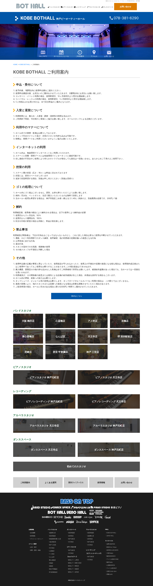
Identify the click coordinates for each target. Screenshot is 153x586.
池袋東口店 (90, 536)
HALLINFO (43, 56)
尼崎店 (28, 352)
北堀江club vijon (111, 571)
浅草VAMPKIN (111, 544)
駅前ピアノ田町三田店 (74, 563)
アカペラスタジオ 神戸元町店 (109, 425)
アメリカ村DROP (112, 568)
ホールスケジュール (61, 56)
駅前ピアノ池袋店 (73, 569)
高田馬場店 (52, 536)
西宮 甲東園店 (60, 352)
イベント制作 (33, 544)
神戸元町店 (71, 539)
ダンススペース (71, 529)
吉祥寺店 (71, 536)
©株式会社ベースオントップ (76, 580)
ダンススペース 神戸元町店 (108, 449)
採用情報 (101, 482)
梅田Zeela (109, 562)
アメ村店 (92, 320)
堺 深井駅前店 (124, 336)
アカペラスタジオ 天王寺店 (44, 425)
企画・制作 (33, 547)
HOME (15, 64)
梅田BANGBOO (111, 556)
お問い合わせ (125, 6)
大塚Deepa (110, 553)
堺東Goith (110, 574)
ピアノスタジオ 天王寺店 (108, 377)
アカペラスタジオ (91, 529)
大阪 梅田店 (28, 320)
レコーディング (90, 550)
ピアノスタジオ (71, 547)
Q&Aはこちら (76, 296)
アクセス (94, 56)
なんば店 (60, 336)
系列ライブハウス (76, 482)
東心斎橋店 (28, 336)
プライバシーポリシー (36, 539)
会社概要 (32, 533)
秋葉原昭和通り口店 (55, 539)
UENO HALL (110, 536)
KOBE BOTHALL (52, 18)
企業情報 (31, 529)
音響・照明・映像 (35, 550)
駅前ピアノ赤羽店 (73, 572)
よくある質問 (50, 482)
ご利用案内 (80, 56)
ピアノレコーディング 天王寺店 (109, 401)
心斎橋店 (60, 320)
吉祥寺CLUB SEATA (112, 550)
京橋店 (124, 320)
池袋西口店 (52, 533)
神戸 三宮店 (92, 352)
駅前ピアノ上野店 (73, 560)
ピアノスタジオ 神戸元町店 (44, 377)
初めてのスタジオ (76, 466)
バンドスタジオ (52, 529)
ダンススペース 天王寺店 (44, 449)
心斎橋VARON (111, 565)
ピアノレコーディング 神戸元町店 (44, 401)
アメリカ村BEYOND (112, 559)
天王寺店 (92, 336)
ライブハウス (109, 541)
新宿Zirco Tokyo (112, 547)
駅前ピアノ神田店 (73, 566)
